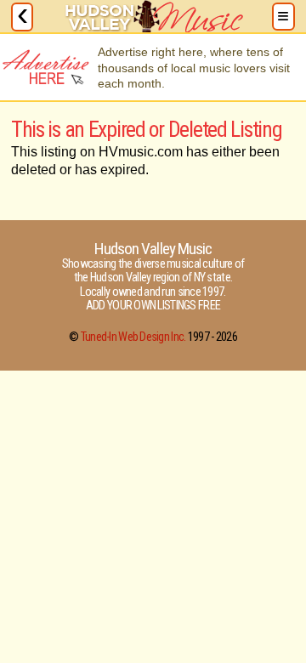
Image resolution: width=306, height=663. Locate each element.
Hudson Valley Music (153, 248)
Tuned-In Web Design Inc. (133, 337)
